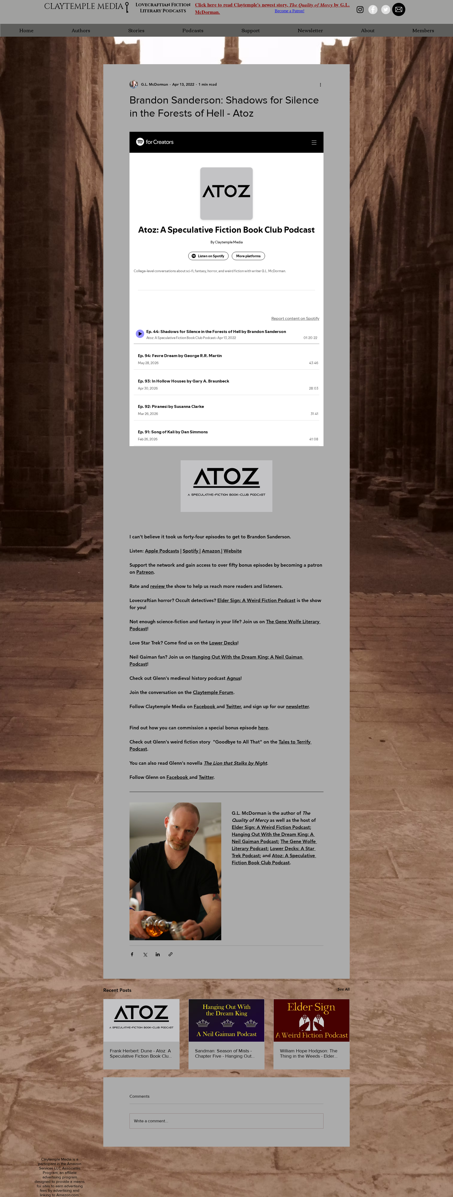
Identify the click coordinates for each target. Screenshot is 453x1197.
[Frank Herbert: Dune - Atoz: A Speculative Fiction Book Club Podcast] (141, 1020)
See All (344, 989)
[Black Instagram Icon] (360, 9)
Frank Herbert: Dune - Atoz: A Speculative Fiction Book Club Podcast (140, 1053)
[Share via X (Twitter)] (144, 954)
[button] (80, 30)
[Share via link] (170, 954)
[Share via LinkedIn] (157, 954)
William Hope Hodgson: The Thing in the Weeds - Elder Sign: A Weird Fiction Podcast (310, 1053)
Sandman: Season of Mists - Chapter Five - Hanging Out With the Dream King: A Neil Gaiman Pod (224, 1053)
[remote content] (226, 289)
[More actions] (320, 84)
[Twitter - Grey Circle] (385, 9)
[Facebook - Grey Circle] (373, 9)
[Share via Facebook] (132, 954)
